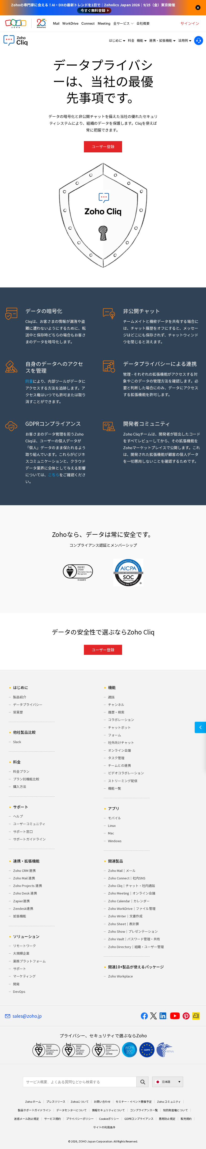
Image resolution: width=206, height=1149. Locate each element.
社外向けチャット (121, 742)
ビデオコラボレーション (126, 773)
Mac (111, 833)
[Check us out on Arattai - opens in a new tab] (196, 1016)
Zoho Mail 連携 (24, 878)
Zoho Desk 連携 (25, 893)
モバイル (114, 818)
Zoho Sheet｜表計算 (123, 923)
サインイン (189, 23)
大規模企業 (21, 953)
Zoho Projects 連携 (27, 885)
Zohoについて (80, 1101)
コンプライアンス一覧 (144, 1110)
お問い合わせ (102, 1101)
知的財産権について (175, 1110)
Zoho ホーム (33, 1101)
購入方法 (19, 786)
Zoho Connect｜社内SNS (126, 878)
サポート (19, 968)
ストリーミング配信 (122, 780)
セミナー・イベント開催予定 (134, 1101)
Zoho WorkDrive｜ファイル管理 (132, 908)
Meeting (104, 23)
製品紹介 (19, 697)
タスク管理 (116, 757)
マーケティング (24, 976)
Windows (115, 840)
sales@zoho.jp (27, 1016)
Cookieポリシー (109, 1118)
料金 (131, 40)
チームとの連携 (119, 765)
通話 (111, 697)
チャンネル (116, 704)
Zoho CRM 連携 (24, 870)
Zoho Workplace (120, 976)
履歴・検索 (116, 712)
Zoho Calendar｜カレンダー (129, 901)
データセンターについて (71, 1110)
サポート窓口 (23, 831)
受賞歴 (18, 712)
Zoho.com (15, 23)
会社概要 (142, 23)
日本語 (166, 1082)
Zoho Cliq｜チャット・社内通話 (131, 885)
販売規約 (186, 1118)
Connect (88, 23)
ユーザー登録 (103, 146)
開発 (16, 984)
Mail (56, 23)
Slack (17, 741)
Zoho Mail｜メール (122, 870)
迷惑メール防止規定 (26, 1118)
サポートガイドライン (29, 839)
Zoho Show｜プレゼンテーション (133, 931)
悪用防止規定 (167, 1118)
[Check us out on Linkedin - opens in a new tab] (163, 1015)
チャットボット (119, 727)
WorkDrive (70, 23)
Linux (112, 825)
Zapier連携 (21, 901)
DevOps (19, 991)
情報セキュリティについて (108, 1110)
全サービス (121, 23)
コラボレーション (121, 719)
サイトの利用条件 (104, 1127)
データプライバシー (27, 704)
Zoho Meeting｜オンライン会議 (131, 893)
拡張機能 (19, 916)
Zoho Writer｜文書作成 (125, 916)
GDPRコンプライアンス (138, 1118)
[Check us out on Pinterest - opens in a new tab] (186, 1015)
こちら (53, 475)
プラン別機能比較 (26, 779)
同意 (29, 381)
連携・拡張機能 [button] (160, 40)
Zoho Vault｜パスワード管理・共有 (134, 939)
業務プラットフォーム (29, 961)
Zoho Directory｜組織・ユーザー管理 (136, 946)
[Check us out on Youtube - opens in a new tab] (175, 1015)
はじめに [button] (115, 40)
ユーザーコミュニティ (29, 823)
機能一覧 (114, 788)
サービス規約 (52, 1118)
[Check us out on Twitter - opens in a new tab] (153, 1015)
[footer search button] (142, 1082)
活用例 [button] (183, 40)
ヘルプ (18, 816)
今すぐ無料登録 (93, 10)
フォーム (114, 735)
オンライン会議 (119, 750)
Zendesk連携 (23, 908)
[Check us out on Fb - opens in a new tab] (144, 1015)
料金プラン (21, 771)
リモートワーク (24, 945)
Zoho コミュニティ (169, 1101)
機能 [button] (140, 40)
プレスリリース (55, 1101)
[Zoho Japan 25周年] (42, 23)
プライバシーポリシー (80, 1118)
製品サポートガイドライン (34, 1110)
